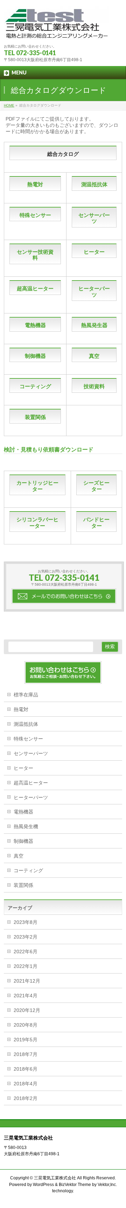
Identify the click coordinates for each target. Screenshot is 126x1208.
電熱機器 (35, 325)
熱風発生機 (26, 826)
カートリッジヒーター (37, 486)
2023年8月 (25, 922)
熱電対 (35, 184)
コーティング (35, 386)
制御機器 (35, 356)
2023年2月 (25, 937)
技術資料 (94, 386)
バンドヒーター (96, 522)
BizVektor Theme (75, 1184)
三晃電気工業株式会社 (55, 1178)
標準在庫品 (26, 694)
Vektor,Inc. (107, 1184)
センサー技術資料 (35, 255)
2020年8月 (25, 1025)
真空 (94, 356)
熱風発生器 (94, 325)
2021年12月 (27, 981)
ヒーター (94, 252)
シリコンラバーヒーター (37, 522)
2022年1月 (25, 966)
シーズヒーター (96, 486)
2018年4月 (25, 1083)
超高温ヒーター (35, 288)
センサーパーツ (94, 218)
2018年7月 (25, 1054)
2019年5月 (25, 1039)
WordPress (43, 1184)
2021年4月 (25, 995)
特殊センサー (35, 215)
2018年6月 (25, 1069)
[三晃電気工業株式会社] (56, 32)
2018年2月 (25, 1098)
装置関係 (35, 417)
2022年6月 (25, 951)
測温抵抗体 (94, 184)
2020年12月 (27, 1010)
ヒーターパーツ (94, 291)
